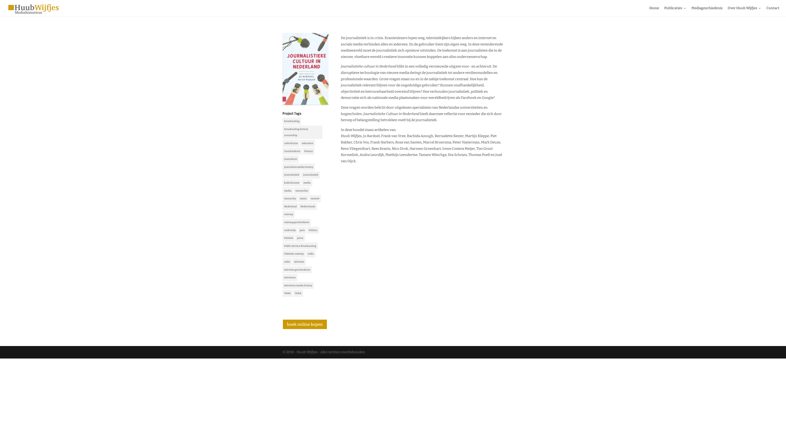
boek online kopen (305, 324)
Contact (772, 8)
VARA (287, 293)
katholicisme (291, 182)
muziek (315, 198)
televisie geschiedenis (297, 269)
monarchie (301, 190)
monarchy (290, 198)
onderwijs (290, 230)
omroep (288, 214)
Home (654, 8)
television (290, 277)
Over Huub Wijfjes (742, 8)
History (308, 151)
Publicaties (673, 8)
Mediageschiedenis (707, 8)
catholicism (291, 143)
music (303, 198)
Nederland (290, 206)
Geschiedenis (292, 151)
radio (311, 253)
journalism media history (298, 167)
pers (302, 230)
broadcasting (291, 121)
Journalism (290, 159)
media (307, 182)
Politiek (288, 238)
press (300, 238)
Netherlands (307, 206)
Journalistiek (291, 174)
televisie (299, 261)
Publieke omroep (294, 253)
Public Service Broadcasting (300, 246)
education (307, 143)
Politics (313, 230)
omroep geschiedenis (296, 222)
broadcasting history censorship (296, 132)
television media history (298, 285)
